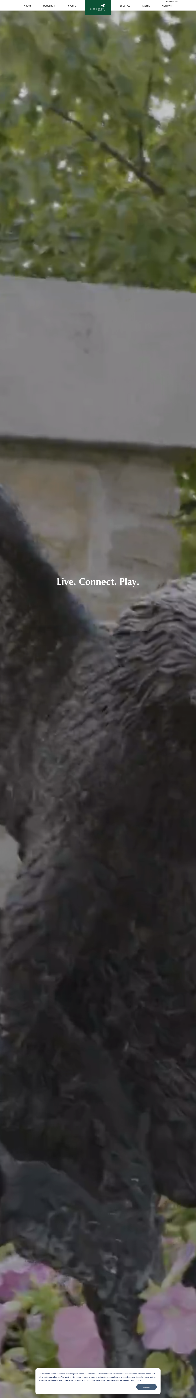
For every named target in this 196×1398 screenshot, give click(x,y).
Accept (146, 1387)
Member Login (172, 1)
